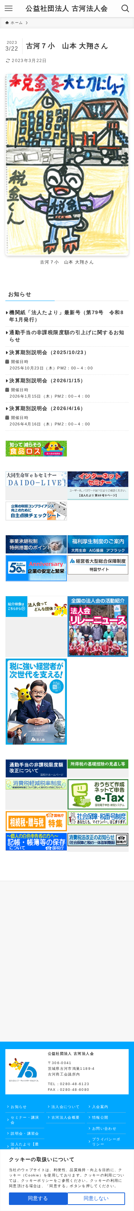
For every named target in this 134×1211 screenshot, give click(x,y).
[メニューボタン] (8, 8)
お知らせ (19, 1107)
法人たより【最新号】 (25, 1146)
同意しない (96, 1198)
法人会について (65, 1107)
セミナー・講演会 (25, 1119)
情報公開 (100, 1117)
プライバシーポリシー (106, 1141)
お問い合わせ (104, 1128)
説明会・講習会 (25, 1133)
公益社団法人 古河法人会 (67, 8)
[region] (67, 1180)
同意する (38, 1198)
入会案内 (100, 1107)
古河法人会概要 (65, 1117)
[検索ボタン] (125, 8)
